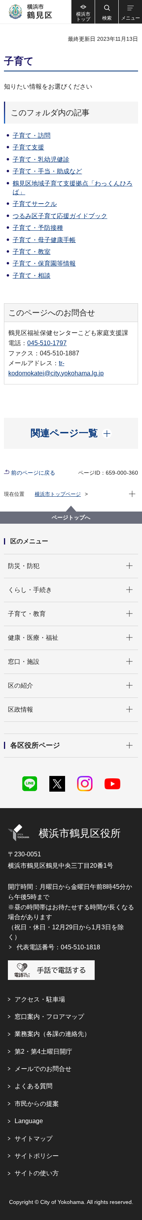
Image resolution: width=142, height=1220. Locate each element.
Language (29, 1121)
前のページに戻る (33, 473)
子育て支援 (28, 147)
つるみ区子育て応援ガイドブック (60, 216)
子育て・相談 (31, 275)
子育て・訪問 (31, 135)
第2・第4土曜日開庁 (43, 1051)
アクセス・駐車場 (40, 999)
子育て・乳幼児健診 (41, 159)
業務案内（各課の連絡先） (52, 1034)
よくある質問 (33, 1086)
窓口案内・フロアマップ (49, 1016)
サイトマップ (33, 1138)
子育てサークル (35, 203)
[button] (106, 12)
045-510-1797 (47, 343)
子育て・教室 (31, 251)
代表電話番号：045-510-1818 (58, 947)
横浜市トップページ (58, 494)
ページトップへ (71, 517)
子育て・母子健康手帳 (44, 240)
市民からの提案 (37, 1103)
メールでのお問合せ (43, 1068)
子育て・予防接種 (38, 227)
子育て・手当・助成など (47, 171)
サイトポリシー (37, 1156)
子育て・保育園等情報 (44, 263)
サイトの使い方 (37, 1173)
